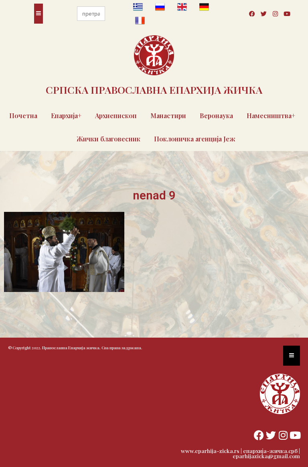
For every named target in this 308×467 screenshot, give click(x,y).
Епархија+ (66, 115)
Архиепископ (116, 115)
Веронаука (216, 115)
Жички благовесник (108, 139)
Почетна (23, 115)
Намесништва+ (271, 115)
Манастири (168, 115)
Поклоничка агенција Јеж (194, 139)
